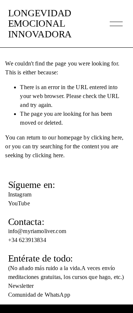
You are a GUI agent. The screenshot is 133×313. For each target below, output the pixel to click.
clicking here (106, 137)
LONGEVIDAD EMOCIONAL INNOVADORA (40, 24)
